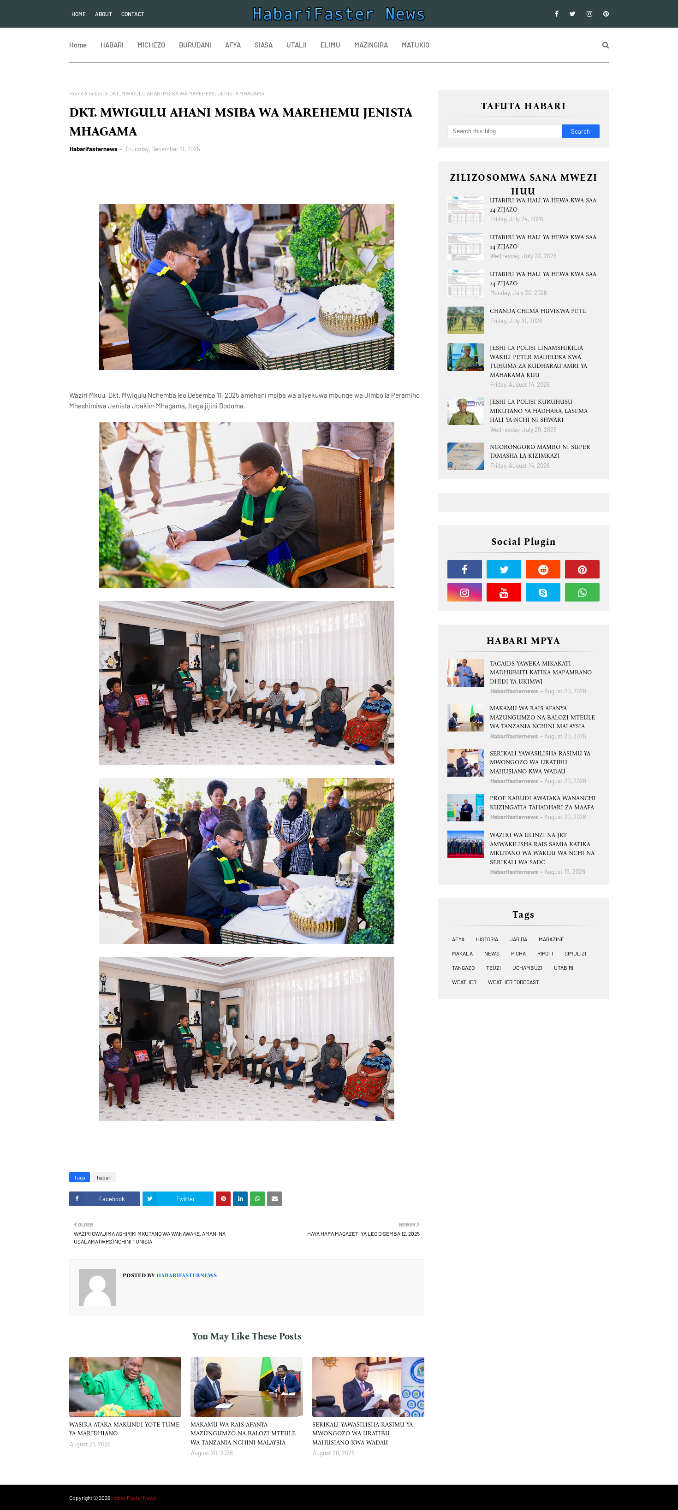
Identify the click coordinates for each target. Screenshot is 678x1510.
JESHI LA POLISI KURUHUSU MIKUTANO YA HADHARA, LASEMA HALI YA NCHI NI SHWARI (539, 410)
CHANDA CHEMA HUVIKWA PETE (538, 310)
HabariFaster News (133, 1497)
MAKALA (462, 953)
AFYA (458, 939)
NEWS (492, 953)
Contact (132, 14)
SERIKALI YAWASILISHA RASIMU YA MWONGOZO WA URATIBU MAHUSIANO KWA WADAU (362, 1433)
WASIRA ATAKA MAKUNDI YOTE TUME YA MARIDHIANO (124, 1429)
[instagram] (589, 14)
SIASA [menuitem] (264, 45)
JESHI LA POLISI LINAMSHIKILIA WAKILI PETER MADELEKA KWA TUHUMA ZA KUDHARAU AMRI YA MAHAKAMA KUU (538, 361)
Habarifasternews (94, 149)
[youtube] (504, 592)
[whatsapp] (582, 592)
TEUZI (493, 967)
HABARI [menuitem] (112, 45)
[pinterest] (604, 14)
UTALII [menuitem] (296, 45)
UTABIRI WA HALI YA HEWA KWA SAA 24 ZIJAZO (543, 205)
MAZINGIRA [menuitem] (371, 45)
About (103, 14)
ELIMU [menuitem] (330, 45)
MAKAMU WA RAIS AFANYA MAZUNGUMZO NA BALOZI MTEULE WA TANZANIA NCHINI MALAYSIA (243, 1433)
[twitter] (572, 14)
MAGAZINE (551, 939)
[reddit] (543, 569)
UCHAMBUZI (527, 967)
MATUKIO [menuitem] (415, 45)
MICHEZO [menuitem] (151, 45)
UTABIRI (563, 967)
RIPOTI (545, 953)
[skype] (543, 592)
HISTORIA (487, 939)
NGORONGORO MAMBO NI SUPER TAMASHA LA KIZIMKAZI (540, 451)
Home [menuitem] (78, 45)
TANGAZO (463, 967)
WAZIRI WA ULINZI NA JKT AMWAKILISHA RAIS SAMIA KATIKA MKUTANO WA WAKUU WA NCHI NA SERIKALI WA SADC (542, 849)
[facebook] (557, 14)
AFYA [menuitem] (233, 45)
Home (78, 14)
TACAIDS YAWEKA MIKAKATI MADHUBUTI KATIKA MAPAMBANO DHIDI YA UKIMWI (541, 672)
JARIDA (518, 939)
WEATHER (464, 982)
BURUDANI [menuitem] (195, 45)
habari (96, 93)
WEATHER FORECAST (513, 982)
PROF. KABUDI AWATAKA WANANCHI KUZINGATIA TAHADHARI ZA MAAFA (542, 803)
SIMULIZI (575, 953)
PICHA (518, 953)
